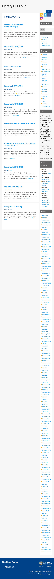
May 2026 (44, 217)
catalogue (49, 114)
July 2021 (44, 305)
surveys (45, 150)
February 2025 (46, 234)
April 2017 (45, 404)
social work (42, 148)
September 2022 (46, 283)
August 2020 (45, 321)
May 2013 (44, 518)
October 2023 (45, 263)
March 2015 (45, 464)
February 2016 (46, 438)
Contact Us (45, 37)
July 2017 (44, 397)
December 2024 (46, 239)
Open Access (45, 84)
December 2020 (46, 314)
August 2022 (45, 285)
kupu (49, 122)
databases (42, 116)
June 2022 (45, 290)
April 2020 (45, 329)
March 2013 (45, 523)
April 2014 (45, 491)
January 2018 (45, 382)
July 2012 (44, 542)
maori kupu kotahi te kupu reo (45, 135)
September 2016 (46, 421)
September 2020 (46, 319)
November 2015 (46, 445)
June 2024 (45, 254)
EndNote (44, 64)
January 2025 (45, 237)
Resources (45, 94)
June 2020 (45, 324)
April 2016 (45, 433)
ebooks (45, 118)
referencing (42, 144)
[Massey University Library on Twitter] (45, 16)
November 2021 (46, 300)
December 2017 (46, 384)
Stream (45, 148)
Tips (43, 101)
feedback (46, 120)
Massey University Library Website (46, 43)
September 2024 (46, 246)
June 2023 (45, 268)
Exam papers (45, 179)
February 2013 (46, 525)
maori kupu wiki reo (45, 138)
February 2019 (46, 353)
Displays (44, 62)
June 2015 (45, 457)
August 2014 (45, 481)
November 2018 (46, 358)
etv (40, 120)
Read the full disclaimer (45, 574)
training (47, 156)
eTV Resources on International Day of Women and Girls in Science (19, 144)
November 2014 (46, 474)
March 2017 (45, 406)
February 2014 (46, 496)
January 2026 (45, 220)
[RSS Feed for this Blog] (41, 16)
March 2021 (45, 312)
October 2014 (45, 477)
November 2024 (46, 242)
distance (41, 118)
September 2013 (46, 508)
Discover (44, 39)
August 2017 (45, 394)
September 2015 (46, 450)
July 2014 (44, 484)
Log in (49, 11)
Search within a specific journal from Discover (19, 124)
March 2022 (45, 295)
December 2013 (46, 501)
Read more (28, 38)
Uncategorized (46, 106)
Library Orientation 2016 (12, 66)
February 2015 (46, 467)
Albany (41, 114)
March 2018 (45, 377)
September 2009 (46, 549)
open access (47, 143)
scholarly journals (44, 146)
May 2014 (44, 489)
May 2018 (44, 372)
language (46, 129)
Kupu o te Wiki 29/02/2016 (13, 46)
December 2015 (46, 443)
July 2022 (44, 288)
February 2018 (46, 380)
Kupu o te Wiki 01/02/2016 (13, 187)
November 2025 (46, 222)
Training (44, 103)
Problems (44, 89)
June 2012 (45, 544)
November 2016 (46, 416)
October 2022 (45, 280)
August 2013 (45, 510)
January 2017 (45, 411)
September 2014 (46, 479)
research (47, 144)
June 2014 (45, 486)
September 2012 (46, 537)
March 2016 (45, 435)
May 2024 (44, 256)
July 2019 (44, 343)
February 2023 (46, 273)
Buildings (44, 57)
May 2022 (44, 292)
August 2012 (45, 540)
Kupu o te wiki (44, 128)
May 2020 (44, 326)
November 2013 (46, 503)
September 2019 (46, 341)
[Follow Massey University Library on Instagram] (41, 20)
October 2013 (45, 506)
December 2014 (46, 472)
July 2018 (44, 368)
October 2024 (45, 244)
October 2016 (45, 418)
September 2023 (46, 266)
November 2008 (46, 552)
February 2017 (46, 409)
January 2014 (45, 498)
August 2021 (45, 302)
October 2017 (45, 389)
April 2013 (45, 520)
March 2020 (45, 331)
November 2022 (46, 278)
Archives (44, 54)
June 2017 (45, 399)
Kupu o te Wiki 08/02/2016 (13, 167)
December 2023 (46, 258)
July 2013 (44, 513)
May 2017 (44, 401)
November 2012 (46, 532)
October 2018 (45, 360)
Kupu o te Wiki (46, 71)
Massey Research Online (44, 80)
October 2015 (45, 447)
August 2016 (45, 423)
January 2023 (45, 275)
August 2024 (45, 249)
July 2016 (44, 426)
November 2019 (46, 336)
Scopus (50, 146)
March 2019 (45, 351)
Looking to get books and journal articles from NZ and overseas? (46, 202)
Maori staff (49, 139)
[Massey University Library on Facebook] (49, 16)
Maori (48, 131)
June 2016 (45, 428)
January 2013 (45, 527)
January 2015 (45, 469)
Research (44, 91)
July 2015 (44, 455)
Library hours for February (13, 206)
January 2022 (45, 297)
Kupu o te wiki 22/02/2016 (13, 86)
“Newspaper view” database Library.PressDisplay (14, 26)
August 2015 (45, 452)
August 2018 (45, 365)
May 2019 (44, 348)
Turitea (42, 158)
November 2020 (46, 317)
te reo (46, 153)
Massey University (9, 566)
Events (44, 66)
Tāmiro (44, 98)
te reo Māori (45, 153)
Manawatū (43, 131)
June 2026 (45, 215)
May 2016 (44, 431)
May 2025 (44, 227)
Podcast (44, 86)
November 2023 (46, 261)
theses (44, 156)
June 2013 (45, 515)
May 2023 (44, 271)
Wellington (46, 158)
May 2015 (44, 460)
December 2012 (46, 530)
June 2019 (45, 346)
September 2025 (46, 225)
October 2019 (45, 338)
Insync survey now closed (46, 183)
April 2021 (45, 309)
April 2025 (45, 229)
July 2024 (44, 251)
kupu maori (45, 124)
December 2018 (46, 355)
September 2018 (46, 363)
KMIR (46, 122)
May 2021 (44, 307)
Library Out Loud (14, 6)
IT (43, 122)
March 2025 (45, 232)
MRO (45, 140)
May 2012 (44, 547)
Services (44, 96)
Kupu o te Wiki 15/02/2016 (13, 104)
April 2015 (45, 462)
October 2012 (45, 535)
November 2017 (46, 387)
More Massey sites (9, 567)
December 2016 (46, 414)
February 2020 (46, 334)
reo (45, 144)
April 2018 (45, 375)
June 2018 (45, 370)
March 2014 (45, 493)
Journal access (46, 69)
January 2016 (45, 440)
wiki (51, 158)
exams (43, 120)
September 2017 (46, 392)
